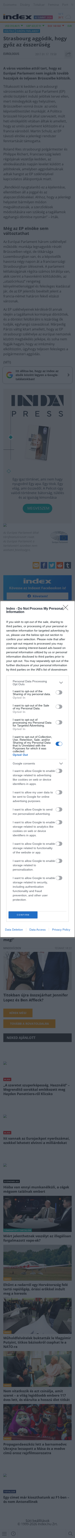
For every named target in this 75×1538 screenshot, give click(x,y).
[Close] (67, 609)
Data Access (37, 929)
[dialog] (37, 769)
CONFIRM (23, 915)
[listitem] (37, 683)
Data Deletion (14, 929)
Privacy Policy (61, 929)
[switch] (59, 692)
